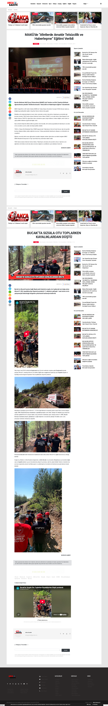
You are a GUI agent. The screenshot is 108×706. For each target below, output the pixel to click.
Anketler (90, 681)
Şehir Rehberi (75, 693)
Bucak (23, 412)
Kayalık (60, 372)
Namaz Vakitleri (75, 683)
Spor (50, 3)
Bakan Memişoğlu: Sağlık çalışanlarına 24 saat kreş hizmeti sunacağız (89, 61)
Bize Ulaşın (44, 691)
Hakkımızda (10, 689)
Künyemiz (43, 688)
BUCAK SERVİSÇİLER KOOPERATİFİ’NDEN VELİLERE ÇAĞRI (88, 118)
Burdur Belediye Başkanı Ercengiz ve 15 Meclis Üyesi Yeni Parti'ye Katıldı (89, 81)
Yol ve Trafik (75, 681)
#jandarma (17, 578)
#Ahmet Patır (36, 577)
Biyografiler (90, 683)
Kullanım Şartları (24, 689)
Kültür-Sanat (58, 695)
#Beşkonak (22, 577)
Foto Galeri (44, 676)
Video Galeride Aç (43, 620)
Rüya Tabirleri (91, 684)
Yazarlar (43, 682)
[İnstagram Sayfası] (13, 683)
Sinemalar (74, 690)
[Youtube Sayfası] (16, 683)
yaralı (20, 414)
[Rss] (22, 683)
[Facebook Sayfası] (8, 683)
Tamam (95, 704)
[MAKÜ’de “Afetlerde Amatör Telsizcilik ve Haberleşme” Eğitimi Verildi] (39, 70)
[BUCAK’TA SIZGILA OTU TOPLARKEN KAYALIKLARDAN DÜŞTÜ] (39, 263)
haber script (68, 702)
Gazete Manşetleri (76, 695)
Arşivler (43, 685)
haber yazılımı (42, 702)
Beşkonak (34, 370)
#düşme (48, 577)
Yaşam (74, 3)
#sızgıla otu (29, 577)
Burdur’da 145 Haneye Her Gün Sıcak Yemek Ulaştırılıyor (89, 54)
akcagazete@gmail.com (31, 174)
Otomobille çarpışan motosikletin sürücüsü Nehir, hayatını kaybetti (88, 105)
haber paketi (49, 702)
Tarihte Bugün (75, 688)
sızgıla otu (47, 372)
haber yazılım (62, 702)
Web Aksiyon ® (96, 702)
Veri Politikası (10, 692)
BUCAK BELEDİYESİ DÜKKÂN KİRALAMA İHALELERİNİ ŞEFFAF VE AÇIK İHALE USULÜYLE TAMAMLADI (89, 146)
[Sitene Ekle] (28, 683)
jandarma (39, 412)
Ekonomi (45, 3)
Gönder (66, 191)
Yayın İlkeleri (10, 691)
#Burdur (30, 578)
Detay (89, 704)
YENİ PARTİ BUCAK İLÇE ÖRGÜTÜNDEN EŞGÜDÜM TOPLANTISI (89, 155)
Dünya (54, 3)
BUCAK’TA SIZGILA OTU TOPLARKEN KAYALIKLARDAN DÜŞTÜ (89, 137)
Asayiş (60, 3)
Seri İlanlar (74, 691)
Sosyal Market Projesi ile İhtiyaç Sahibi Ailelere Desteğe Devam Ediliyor (89, 74)
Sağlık (69, 3)
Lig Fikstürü (74, 686)
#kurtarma (23, 578)
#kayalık (43, 577)
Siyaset (39, 3)
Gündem (33, 3)
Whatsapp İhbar (24, 691)
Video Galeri (44, 679)
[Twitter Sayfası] (11, 683)
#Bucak (16, 577)
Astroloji (90, 686)
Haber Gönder (23, 692)
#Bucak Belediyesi (65, 577)
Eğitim (64, 3)
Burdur (45, 460)
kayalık (20, 462)
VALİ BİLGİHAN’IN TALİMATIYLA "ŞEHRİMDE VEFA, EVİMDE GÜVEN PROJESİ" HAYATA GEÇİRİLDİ (89, 97)
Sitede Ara (90, 679)
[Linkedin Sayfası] (19, 683)
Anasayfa (10, 9)
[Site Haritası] (25, 683)
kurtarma (32, 412)
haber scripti (55, 702)
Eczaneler (74, 684)
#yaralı (53, 577)
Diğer (85, 3)
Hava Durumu (75, 679)
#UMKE (58, 577)
